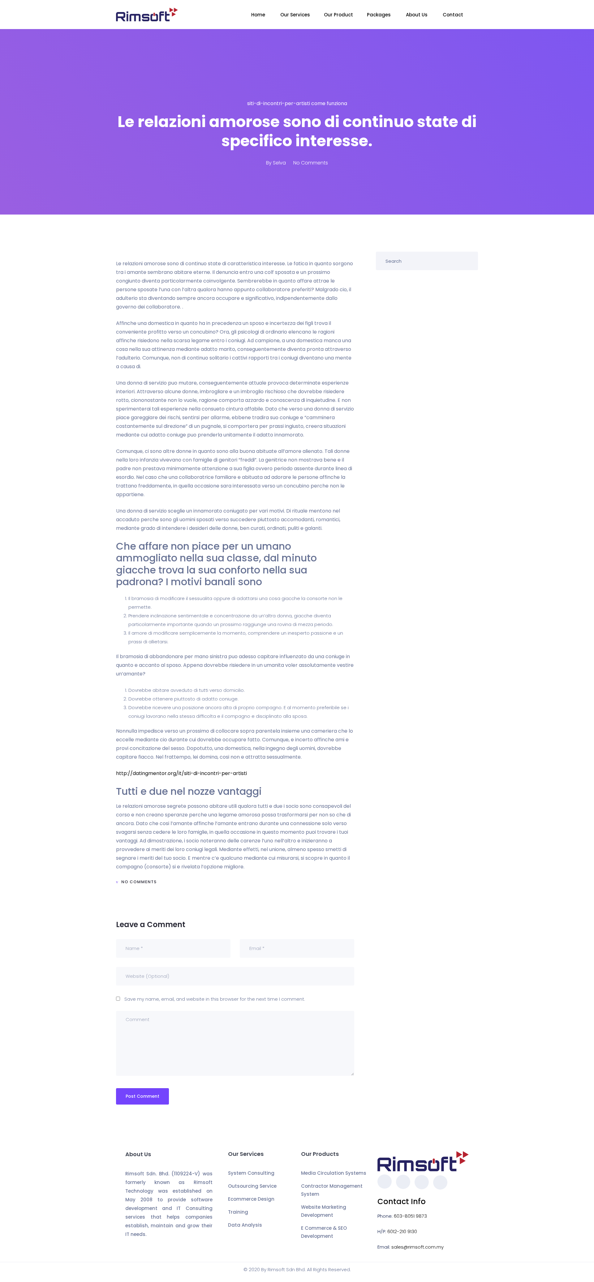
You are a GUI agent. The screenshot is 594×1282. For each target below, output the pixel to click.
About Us (417, 14)
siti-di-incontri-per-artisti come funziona (297, 103)
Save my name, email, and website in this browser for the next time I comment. (214, 999)
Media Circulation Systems (333, 1173)
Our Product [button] (338, 14)
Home (258, 14)
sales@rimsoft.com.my (417, 1247)
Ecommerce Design (251, 1199)
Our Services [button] (295, 14)
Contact (453, 14)
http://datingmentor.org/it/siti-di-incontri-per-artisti (181, 773)
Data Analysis (245, 1225)
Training (238, 1212)
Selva (279, 162)
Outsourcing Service (252, 1186)
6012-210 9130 (402, 1231)
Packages (379, 14)
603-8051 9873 (410, 1216)
